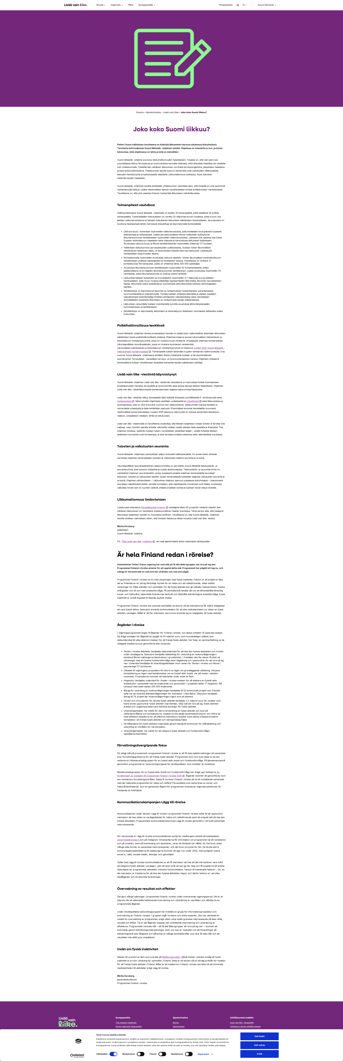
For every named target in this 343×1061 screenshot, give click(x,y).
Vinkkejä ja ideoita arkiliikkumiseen (245, 1026)
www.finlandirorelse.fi (128, 839)
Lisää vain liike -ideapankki (242, 1022)
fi (244, 5)
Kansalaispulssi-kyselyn (154, 507)
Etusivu (140, 112)
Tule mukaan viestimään (126, 1022)
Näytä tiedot (203, 1054)
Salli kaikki (259, 1036)
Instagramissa (125, 401)
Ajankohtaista (178, 1026)
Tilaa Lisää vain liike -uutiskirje (138, 541)
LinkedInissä (194, 401)
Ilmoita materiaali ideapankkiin (129, 1026)
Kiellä (259, 1054)
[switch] (140, 1054)
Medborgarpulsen (173, 957)
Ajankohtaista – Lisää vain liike (162, 112)
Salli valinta (259, 1045)
